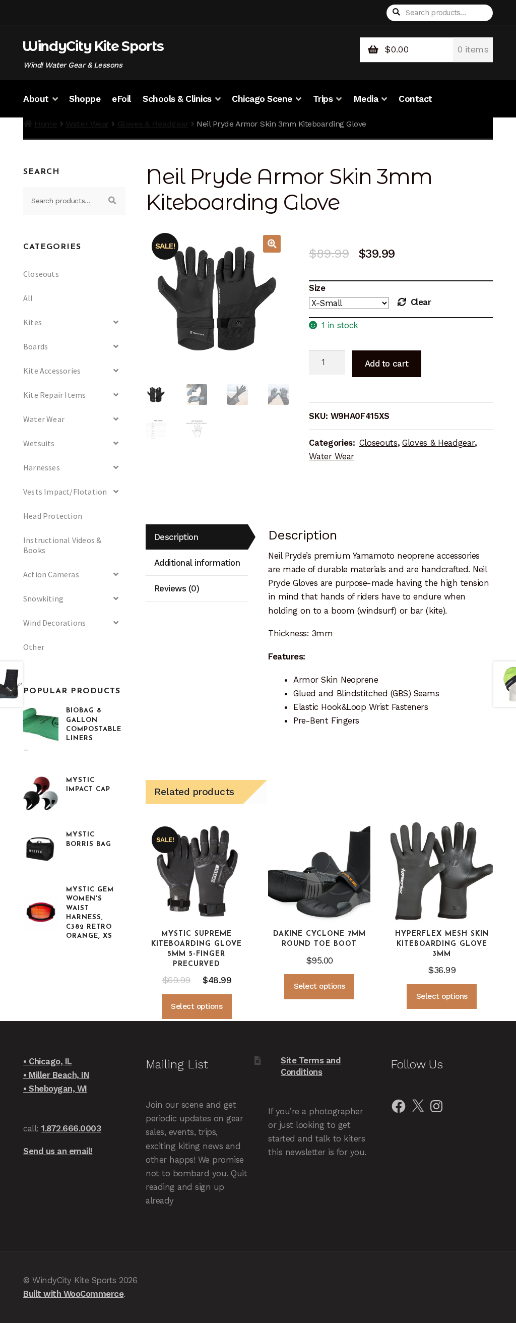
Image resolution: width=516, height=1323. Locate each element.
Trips (323, 99)
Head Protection (52, 516)
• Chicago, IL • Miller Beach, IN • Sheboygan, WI (56, 1075)
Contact (415, 99)
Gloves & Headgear (152, 124)
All (28, 298)
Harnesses (41, 467)
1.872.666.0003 (71, 1128)
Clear (421, 302)
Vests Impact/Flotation (65, 492)
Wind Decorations (54, 623)
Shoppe (84, 99)
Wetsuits (39, 443)
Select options (196, 1006)
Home (45, 124)
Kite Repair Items (54, 395)
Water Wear (87, 124)
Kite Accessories (52, 371)
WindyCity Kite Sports (92, 46)
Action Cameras (51, 574)
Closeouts (378, 443)
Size (317, 288)
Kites (32, 322)
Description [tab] (176, 537)
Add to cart (387, 363)
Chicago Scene (262, 99)
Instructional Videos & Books (62, 545)
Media (365, 99)
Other (33, 647)
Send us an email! (58, 1151)
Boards (35, 346)
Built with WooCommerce (73, 1294)
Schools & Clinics (177, 99)
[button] (272, 244)
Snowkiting (43, 598)
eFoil (121, 99)
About (36, 99)
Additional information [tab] (197, 563)
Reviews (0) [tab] (177, 588)
